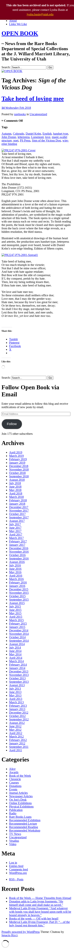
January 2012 (17, 743)
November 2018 (19, 469)
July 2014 (15, 647)
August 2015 (17, 603)
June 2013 (15, 692)
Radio (12, 813)
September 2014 (19, 640)
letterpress (24, 137)
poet (15, 140)
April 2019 (15, 452)
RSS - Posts (16, 879)
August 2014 (17, 644)
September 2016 (19, 558)
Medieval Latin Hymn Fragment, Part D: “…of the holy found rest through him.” (39, 923)
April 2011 (15, 750)
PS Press (25, 140)
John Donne (9, 137)
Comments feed (18, 869)
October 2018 (17, 473)
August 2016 (17, 562)
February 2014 (18, 664)
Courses (14, 782)
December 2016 (18, 548)
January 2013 (17, 709)
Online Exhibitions (20, 803)
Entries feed (16, 866)
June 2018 (15, 486)
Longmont (37, 137)
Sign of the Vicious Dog (46, 140)
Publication (16, 810)
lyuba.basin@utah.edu (40, 14)
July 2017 (15, 524)
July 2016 (15, 565)
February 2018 (18, 500)
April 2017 (15, 534)
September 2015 (19, 599)
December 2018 (18, 466)
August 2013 (17, 685)
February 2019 (18, 459)
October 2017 (17, 514)
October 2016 (17, 555)
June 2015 (15, 609)
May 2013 (15, 695)
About (13, 20)
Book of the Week (20, 775)
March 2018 (16, 496)
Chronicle (15, 779)
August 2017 (17, 520)
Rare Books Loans (20, 816)
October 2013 (17, 678)
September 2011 (18, 746)
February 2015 (18, 623)
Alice (12, 768)
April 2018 (15, 493)
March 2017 (16, 538)
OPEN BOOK (20, 33)
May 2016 (15, 572)
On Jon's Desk (18, 799)
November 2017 (19, 510)
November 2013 (19, 675)
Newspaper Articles (21, 796)
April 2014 (15, 657)
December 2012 (18, 712)
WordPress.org (18, 872)
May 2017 (15, 531)
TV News (15, 834)
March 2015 (16, 620)
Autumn (6, 133)
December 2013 (18, 671)
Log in (13, 862)
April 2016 (15, 575)
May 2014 (15, 654)
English (47, 133)
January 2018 (17, 503)
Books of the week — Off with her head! (33, 918)
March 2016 (16, 579)
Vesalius (14, 840)
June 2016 (15, 568)
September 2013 (19, 681)
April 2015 (15, 616)
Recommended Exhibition (24, 820)
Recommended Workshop (24, 830)
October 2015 (17, 596)
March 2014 (16, 661)
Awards (13, 772)
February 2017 (18, 541)
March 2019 (16, 455)
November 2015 (19, 592)
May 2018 (15, 490)
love (47, 137)
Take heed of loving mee (33, 98)
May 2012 (15, 729)
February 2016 (18, 582)
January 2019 (17, 462)
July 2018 (15, 483)
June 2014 (15, 651)
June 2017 (15, 527)
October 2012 (17, 716)
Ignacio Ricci (9, 935)
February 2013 (18, 705)
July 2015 (15, 606)
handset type (60, 133)
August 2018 (17, 479)
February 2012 (18, 740)
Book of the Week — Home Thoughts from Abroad (40, 898)
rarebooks (20, 114)
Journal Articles (18, 792)
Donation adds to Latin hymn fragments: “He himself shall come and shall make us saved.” (36, 903)
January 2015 (17, 627)
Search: (6, 67)
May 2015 (15, 613)
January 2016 (17, 585)
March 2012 (16, 736)
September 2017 (19, 517)
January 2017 (17, 544)
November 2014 (19, 633)
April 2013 (15, 698)
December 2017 (18, 507)
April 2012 (15, 733)
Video (12, 844)
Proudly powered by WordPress (21, 931)
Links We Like (18, 24)
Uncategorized (38, 114)
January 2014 (17, 668)
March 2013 (16, 702)
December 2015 (18, 589)
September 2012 (19, 719)
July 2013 (15, 688)
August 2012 (17, 722)
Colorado (18, 133)
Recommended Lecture (23, 823)
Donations (15, 786)
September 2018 (19, 476)
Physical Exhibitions (21, 806)
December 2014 (18, 630)
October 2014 (17, 637)
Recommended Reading (23, 827)
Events (13, 789)
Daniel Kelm (33, 133)
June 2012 (15, 726)
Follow (12, 424)
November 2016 (19, 551)
